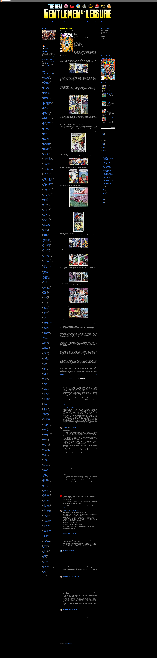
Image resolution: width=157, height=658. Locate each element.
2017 (103, 146)
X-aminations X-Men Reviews (51, 25)
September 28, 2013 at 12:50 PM (74, 576)
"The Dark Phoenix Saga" (47, 160)
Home (42, 25)
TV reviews (45, 519)
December (105, 153)
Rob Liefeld (45, 470)
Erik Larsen (45, 302)
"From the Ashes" (46, 114)
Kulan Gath (45, 378)
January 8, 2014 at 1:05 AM (72, 609)
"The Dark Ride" (46, 162)
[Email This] (80, 378)
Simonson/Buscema (46, 491)
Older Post (95, 374)
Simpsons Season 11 (46, 504)
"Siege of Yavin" (45, 153)
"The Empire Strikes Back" (47, 165)
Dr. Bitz (45, 46)
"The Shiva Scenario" (46, 185)
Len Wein (44, 388)
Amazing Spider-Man (46, 208)
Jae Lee (44, 357)
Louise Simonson (46, 410)
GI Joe (44, 318)
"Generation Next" (46, 117)
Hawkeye (44, 344)
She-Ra (44, 485)
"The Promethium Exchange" (48, 179)
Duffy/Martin (45, 296)
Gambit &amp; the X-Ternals (47, 321)
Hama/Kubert (45, 339)
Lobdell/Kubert (45, 394)
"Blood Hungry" (45, 87)
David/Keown (45, 273)
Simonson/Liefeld (46, 495)
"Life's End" (45, 133)
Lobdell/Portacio (46, 399)
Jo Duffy (44, 364)
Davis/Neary (45, 281)
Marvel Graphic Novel (46, 420)
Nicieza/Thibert (45, 449)
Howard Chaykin (46, 347)
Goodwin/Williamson (46, 334)
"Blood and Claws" (46, 88)
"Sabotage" (45, 150)
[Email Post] (78, 378)
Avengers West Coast (46, 224)
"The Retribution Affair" (47, 180)
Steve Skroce (45, 516)
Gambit (44, 319)
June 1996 (45, 375)
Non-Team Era (45, 453)
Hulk (44, 349)
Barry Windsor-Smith (46, 225)
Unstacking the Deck (46, 542)
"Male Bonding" (45, 134)
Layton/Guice (45, 383)
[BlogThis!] (81, 378)
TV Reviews (97, 25)
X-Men (44, 557)
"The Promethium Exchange (47, 178)
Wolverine (45, 551)
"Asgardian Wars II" (46, 81)
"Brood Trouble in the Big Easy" (48, 91)
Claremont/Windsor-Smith (47, 261)
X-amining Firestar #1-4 (107, 183)
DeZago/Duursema (46, 286)
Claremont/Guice (46, 249)
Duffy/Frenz (45, 293)
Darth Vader (45, 271)
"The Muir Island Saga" (47, 175)
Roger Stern (45, 471)
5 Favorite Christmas (46, 203)
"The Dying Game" (46, 164)
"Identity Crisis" (45, 123)
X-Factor (82, 379)
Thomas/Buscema (46, 524)
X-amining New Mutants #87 (107, 58)
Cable (44, 233)
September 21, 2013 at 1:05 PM (72, 473)
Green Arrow (45, 336)
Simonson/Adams (46, 486)
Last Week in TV (46, 382)
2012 (103, 196)
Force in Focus (45, 314)
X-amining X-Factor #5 (106, 177)
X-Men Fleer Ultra (46, 560)
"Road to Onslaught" (46, 148)
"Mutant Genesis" (46, 137)
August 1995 (45, 220)
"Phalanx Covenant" (46, 143)
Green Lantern (45, 337)
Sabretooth (45, 475)
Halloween (45, 338)
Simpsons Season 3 (46, 506)
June (104, 187)
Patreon (44, 456)
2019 (103, 143)
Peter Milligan (45, 459)
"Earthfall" (44, 107)
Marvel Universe (46, 424)
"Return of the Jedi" (46, 147)
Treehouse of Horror (46, 539)
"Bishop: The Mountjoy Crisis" (48, 86)
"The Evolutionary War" (47, 167)
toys (44, 572)
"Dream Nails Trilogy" (46, 106)
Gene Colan (45, 324)
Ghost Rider (45, 329)
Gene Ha (44, 326)
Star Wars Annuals (46, 515)
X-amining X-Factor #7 (106, 162)
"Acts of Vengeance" (46, 78)
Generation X (45, 328)
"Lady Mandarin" (46, 129)
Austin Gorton (65, 427)
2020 (103, 141)
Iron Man (44, 353)
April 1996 (45, 214)
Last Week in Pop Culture (47, 380)
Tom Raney (45, 536)
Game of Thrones (46, 323)
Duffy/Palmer (45, 297)
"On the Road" (45, 142)
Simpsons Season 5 (46, 509)
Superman (45, 517)
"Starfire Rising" (45, 154)
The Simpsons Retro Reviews (107, 25)
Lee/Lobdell (45, 385)
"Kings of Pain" (45, 128)
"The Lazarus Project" (46, 174)
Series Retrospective (46, 481)
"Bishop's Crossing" (46, 84)
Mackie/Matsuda (46, 413)
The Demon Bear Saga (47, 520)
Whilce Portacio (45, 550)
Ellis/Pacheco (45, 301)
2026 (103, 133)
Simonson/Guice (74, 379)
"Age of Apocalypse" (46, 79)
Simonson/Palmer (46, 496)
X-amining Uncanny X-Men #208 (108, 165)
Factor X (44, 307)
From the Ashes (45, 316)
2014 (103, 150)
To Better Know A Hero (47, 527)
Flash (44, 313)
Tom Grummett (45, 535)
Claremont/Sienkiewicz (47, 256)
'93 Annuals (45, 199)
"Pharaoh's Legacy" (46, 144)
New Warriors (45, 439)
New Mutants (45, 438)
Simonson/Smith (46, 501)
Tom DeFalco (45, 534)
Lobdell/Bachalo (46, 390)
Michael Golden (45, 430)
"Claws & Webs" (46, 96)
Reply (64, 404)
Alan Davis (45, 204)
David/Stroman (45, 277)
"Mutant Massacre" (46, 138)
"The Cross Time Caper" (47, 158)
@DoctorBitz (47, 62)
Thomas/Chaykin (46, 525)
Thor (44, 526)
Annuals (44, 213)
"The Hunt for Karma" (46, 170)
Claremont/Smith (46, 260)
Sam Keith (45, 476)
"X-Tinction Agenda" (46, 198)
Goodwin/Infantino (46, 332)
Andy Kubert (45, 210)
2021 (103, 140)
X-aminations (79, 379)
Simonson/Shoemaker (47, 499)
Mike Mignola (45, 434)
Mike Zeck (45, 435)
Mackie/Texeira (45, 414)
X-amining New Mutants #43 (107, 163)
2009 (103, 201)
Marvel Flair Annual (46, 419)
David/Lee (45, 275)
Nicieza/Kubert (45, 444)
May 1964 (44, 428)
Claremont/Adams (46, 240)
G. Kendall (46, 48)
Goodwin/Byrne (45, 331)
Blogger (96, 650)
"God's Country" (45, 119)
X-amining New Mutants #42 (107, 173)
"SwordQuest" (45, 155)
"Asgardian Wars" (46, 82)
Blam (64, 550)
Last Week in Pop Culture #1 (107, 160)
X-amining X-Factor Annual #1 (108, 181)
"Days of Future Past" (46, 98)
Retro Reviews (45, 465)
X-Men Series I (45, 561)
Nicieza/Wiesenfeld (46, 451)
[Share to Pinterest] (84, 378)
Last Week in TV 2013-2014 (107, 170)
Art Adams (45, 216)
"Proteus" (44, 145)
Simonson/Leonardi (46, 494)
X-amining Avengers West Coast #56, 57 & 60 (110, 118)
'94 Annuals (45, 200)
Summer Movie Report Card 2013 (108, 176)
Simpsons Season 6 (46, 510)
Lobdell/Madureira (46, 397)
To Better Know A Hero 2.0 (47, 529)
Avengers (44, 221)
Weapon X (45, 547)
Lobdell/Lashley (46, 395)
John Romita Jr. (45, 372)
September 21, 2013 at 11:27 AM (74, 427)
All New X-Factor (46, 205)
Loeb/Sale (45, 404)
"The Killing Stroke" (46, 173)
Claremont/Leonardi (46, 251)
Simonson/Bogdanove (47, 489)
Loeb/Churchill (45, 402)
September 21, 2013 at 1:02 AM (72, 407)
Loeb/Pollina (45, 403)
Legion (44, 387)
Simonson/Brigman (46, 490)
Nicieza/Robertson (46, 448)
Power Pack (45, 460)
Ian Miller (64, 533)
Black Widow (45, 229)
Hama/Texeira (45, 343)
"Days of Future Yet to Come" (48, 101)
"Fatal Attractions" (46, 109)
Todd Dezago (45, 531)
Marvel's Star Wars (46, 425)
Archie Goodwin (46, 215)
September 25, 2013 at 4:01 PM (70, 550)
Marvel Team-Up (46, 423)
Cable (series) (45, 234)
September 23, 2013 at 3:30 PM (74, 510)
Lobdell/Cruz (45, 392)
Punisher (44, 461)
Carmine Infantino (46, 236)
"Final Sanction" (45, 113)
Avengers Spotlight (46, 223)
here (94, 468)
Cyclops (44, 265)
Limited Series (45, 389)
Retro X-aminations (46, 466)
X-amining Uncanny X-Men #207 (108, 174)
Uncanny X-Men (46, 541)
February (104, 193)
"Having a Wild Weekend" (47, 122)
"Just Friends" (45, 127)
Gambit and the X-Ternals (47, 322)
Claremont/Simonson (46, 259)
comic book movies (46, 570)
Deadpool (44, 287)
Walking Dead (45, 545)
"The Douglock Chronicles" (47, 163)
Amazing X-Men (46, 209)
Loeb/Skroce (45, 405)
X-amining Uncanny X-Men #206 (108, 180)
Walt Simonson (45, 546)
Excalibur (44, 303)
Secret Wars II (45, 480)
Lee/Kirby (44, 384)
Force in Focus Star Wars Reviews (66, 25)
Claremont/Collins (46, 246)
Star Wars (44, 514)
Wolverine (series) (46, 552)
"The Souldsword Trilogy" (47, 188)
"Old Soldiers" (45, 139)
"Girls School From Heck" (47, 118)
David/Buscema (45, 272)
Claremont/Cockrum (46, 244)
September (105, 157)
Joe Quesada (45, 367)
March (104, 192)
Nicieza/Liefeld (45, 445)
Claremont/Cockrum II (46, 245)
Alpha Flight (45, 206)
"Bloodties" (45, 89)
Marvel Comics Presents (47, 418)
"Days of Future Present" (47, 99)
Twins (44, 540)
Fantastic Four (45, 308)
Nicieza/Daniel (45, 443)
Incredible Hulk (45, 352)
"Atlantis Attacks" (46, 83)
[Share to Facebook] (83, 378)
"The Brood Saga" (46, 157)
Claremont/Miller (46, 254)
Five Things (45, 312)
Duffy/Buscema (45, 292)
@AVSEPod (52, 66)
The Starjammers (46, 522)
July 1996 (44, 374)
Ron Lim (44, 474)
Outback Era (45, 455)
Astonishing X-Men (46, 219)
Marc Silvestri (45, 415)
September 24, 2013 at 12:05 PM (71, 533)
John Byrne (45, 369)
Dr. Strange (45, 291)
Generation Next (46, 327)
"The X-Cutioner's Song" (47, 193)
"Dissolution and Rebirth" (47, 102)
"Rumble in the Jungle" (47, 149)
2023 (103, 137)
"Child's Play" (45, 94)
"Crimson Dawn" (46, 97)
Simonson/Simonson (46, 500)
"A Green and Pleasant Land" (48, 73)
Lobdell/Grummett (46, 393)
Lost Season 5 (45, 408)
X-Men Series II (45, 562)
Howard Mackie (45, 348)
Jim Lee (44, 363)
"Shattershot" (45, 152)
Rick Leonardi (45, 469)
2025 (103, 134)
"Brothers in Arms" (46, 92)
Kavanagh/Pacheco (46, 377)
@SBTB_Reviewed (48, 65)
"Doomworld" (45, 104)
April (104, 190)
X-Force (44, 556)
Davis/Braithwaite (46, 278)
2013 (103, 151)
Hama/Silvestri (45, 342)
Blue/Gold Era (45, 230)
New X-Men (45, 440)
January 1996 (45, 359)
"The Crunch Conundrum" (47, 159)
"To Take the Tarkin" (46, 194)
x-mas (44, 575)
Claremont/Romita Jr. (46, 255)
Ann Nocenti (45, 211)
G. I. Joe (44, 317)
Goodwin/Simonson (46, 333)
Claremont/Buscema (46, 241)
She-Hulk (44, 484)
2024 (103, 136)
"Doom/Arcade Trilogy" (47, 103)
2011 (103, 198)
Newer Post (62, 374)
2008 (103, 202)
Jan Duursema (45, 358)
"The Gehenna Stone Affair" (47, 169)
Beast (44, 228)
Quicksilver (45, 463)
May (104, 189)
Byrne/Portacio (45, 231)
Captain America (46, 235)
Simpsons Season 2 (46, 505)
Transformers (45, 537)
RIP (43, 464)
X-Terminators (45, 565)
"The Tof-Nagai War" (46, 190)
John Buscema (45, 368)
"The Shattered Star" (46, 184)
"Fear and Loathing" (46, 112)
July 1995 (44, 373)
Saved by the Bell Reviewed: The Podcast (84, 25)
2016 (103, 147)
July (104, 186)
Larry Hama (45, 379)
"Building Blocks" (46, 93)
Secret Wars (45, 479)
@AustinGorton (53, 61)
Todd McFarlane (46, 532)
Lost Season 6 (45, 409)
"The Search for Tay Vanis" (47, 183)
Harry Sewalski (65, 609)
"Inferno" (44, 124)
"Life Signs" (45, 132)
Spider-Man (45, 512)
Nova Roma (45, 454)
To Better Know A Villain (47, 530)
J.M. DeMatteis (45, 354)
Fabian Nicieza (45, 306)
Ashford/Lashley (46, 218)
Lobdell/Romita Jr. (46, 400)
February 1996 (45, 311)
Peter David (45, 458)
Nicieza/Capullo (46, 441)
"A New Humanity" (46, 76)
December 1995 (46, 288)
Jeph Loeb (45, 362)
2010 (103, 199)
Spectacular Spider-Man (47, 511)
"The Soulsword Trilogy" (47, 189)
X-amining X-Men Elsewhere (48, 567)
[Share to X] (82, 378)
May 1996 (44, 429)
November (105, 154)
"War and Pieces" (46, 195)
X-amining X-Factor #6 (106, 171)
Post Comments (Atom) (68, 643)
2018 (103, 144)
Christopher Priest (46, 239)
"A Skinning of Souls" (46, 77)
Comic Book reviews (66, 379)
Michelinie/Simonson (46, 433)
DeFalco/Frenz (45, 283)
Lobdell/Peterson (46, 398)
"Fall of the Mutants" (46, 108)
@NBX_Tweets (48, 63)
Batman (44, 226)
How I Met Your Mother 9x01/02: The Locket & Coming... (108, 167)
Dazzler (44, 282)
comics (70, 379)
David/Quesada (45, 276)
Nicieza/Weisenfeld (46, 450)
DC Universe (45, 268)
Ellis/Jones (45, 298)
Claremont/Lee (45, 250)
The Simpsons (45, 521)
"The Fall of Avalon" (46, 168)
